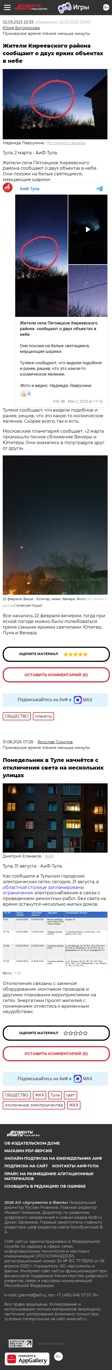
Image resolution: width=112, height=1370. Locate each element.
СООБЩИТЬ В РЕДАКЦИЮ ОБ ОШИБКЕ (45, 1186)
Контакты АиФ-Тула (75, 1166)
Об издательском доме (32, 1143)
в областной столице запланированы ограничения (51, 887)
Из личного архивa (66, 142)
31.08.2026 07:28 (18, 742)
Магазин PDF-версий (28, 1150)
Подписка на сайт (26, 1166)
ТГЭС (17, 973)
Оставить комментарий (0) (56, 674)
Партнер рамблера (51, 1343)
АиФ (49, 856)
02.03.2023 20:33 (18, 22)
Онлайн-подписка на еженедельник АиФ (53, 1158)
